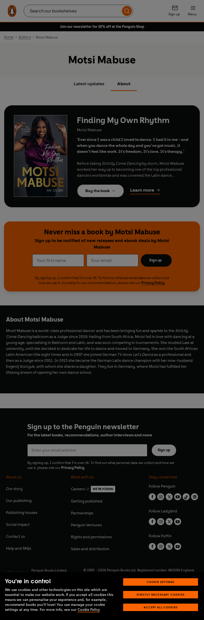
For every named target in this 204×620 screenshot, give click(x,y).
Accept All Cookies (161, 607)
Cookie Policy (89, 610)
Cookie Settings (161, 582)
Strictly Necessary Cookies (161, 594)
